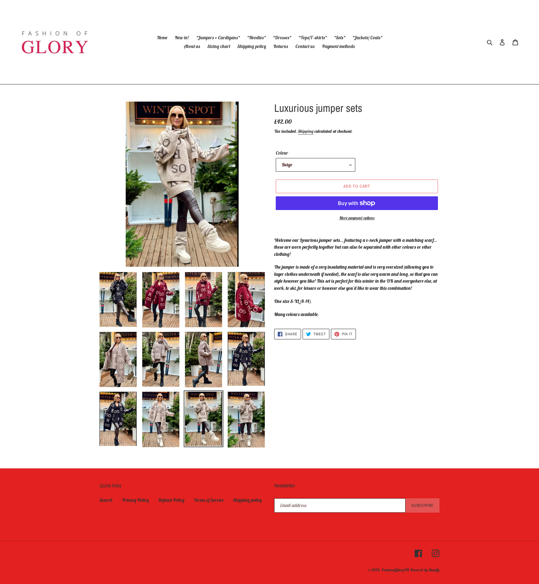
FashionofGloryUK (395, 569)
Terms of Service (209, 500)
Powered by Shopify (424, 569)
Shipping (305, 131)
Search (106, 500)
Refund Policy (171, 500)
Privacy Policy (135, 500)
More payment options (357, 218)
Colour (282, 153)
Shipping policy (247, 500)
